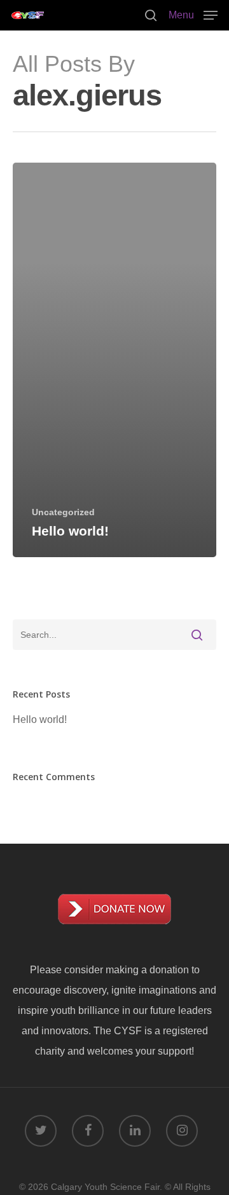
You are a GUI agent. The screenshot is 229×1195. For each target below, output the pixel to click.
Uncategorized (63, 512)
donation (169, 969)
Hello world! (40, 719)
